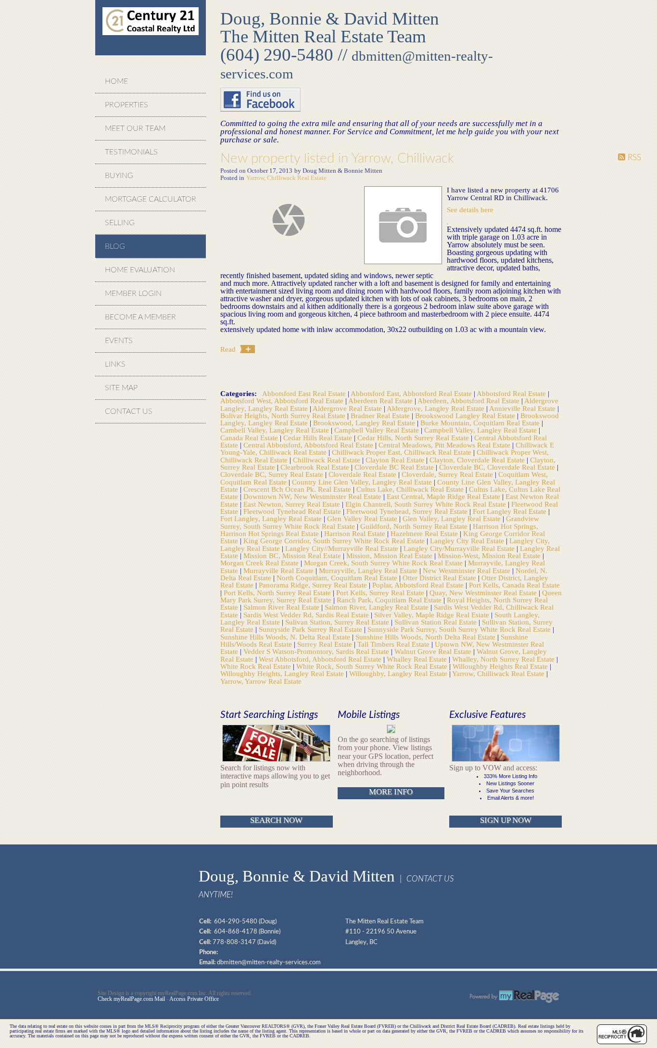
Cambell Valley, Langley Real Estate (275, 430)
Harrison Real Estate (355, 533)
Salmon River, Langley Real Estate (377, 607)
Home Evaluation (140, 270)
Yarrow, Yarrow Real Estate (261, 681)
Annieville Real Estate (523, 408)
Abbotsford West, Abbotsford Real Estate (282, 400)
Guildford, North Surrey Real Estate (414, 526)
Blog (115, 246)
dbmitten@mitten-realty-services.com (269, 962)
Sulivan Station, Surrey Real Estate (338, 622)
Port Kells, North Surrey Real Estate (278, 592)
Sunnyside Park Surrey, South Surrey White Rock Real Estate (460, 629)
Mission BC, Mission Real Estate (293, 555)
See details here (470, 209)
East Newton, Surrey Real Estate (292, 504)
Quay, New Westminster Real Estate (484, 592)
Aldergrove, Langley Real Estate (436, 408)
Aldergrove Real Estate (348, 408)
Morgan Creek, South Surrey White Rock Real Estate (384, 563)
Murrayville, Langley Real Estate (369, 570)
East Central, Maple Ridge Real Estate (444, 496)
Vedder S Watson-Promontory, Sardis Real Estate (317, 651)
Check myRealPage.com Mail (131, 999)
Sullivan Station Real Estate (436, 622)
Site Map (121, 388)
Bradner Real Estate (381, 415)
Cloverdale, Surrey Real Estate (448, 474)
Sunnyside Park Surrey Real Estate (311, 629)
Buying (119, 175)
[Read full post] (288, 219)
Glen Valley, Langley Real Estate (453, 518)
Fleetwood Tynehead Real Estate (293, 511)
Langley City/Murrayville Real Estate (460, 548)
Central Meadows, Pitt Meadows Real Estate (445, 445)
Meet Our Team (135, 128)
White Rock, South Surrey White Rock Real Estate (372, 666)
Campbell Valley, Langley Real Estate (481, 430)
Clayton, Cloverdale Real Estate (478, 460)
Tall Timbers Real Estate (394, 644)
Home (116, 81)
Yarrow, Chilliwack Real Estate (286, 178)
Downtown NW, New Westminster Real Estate (313, 496)
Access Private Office (194, 999)
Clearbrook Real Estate (315, 467)
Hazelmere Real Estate (425, 533)
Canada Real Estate (250, 438)
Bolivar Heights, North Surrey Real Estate (283, 415)
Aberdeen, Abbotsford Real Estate (469, 400)
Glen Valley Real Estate (363, 518)
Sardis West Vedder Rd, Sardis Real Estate (307, 615)
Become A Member (140, 317)
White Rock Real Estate (256, 666)
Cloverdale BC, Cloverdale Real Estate (498, 467)
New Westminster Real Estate (467, 570)
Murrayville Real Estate (279, 570)
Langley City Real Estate (468, 541)
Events (119, 341)
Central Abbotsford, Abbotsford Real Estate (309, 445)
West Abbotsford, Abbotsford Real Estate (321, 659)
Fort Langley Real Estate (510, 511)
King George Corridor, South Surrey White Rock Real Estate (335, 541)
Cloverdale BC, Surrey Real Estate (272, 474)
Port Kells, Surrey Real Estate (381, 592)
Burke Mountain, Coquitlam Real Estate (481, 423)
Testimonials (131, 152)
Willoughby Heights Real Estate (501, 666)
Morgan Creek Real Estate (260, 563)
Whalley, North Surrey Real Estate (504, 659)
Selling (120, 223)
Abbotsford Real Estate (512, 393)
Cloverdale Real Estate (363, 474)
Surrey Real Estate (325, 644)
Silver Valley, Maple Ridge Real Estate (432, 615)
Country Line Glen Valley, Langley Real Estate (363, 482)
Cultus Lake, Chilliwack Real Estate (411, 489)
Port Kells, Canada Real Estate (514, 585)
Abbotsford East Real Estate (305, 393)
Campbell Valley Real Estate (377, 430)
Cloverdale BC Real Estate (395, 467)
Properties (126, 105)
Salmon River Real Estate (282, 607)
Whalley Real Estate (418, 659)
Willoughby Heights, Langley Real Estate (283, 673)
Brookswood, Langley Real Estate (365, 423)
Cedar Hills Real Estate (318, 438)
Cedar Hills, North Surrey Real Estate (414, 438)
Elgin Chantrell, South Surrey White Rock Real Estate (426, 504)
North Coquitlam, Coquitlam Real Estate (338, 578)
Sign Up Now (505, 820)
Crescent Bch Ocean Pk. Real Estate (298, 489)
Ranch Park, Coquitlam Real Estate (390, 600)
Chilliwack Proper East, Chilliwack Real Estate (402, 452)
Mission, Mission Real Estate (390, 555)
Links (115, 364)
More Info (391, 791)
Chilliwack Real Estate (327, 460)
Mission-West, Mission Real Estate (490, 555)
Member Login (133, 293)
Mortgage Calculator (150, 199)
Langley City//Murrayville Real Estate (342, 548)
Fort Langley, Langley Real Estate (272, 518)
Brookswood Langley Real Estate (466, 415)
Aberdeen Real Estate (381, 400)
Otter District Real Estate (440, 578)
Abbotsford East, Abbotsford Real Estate (412, 393)
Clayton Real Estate (396, 460)
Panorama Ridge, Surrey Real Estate (314, 585)
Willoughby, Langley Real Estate (399, 673)
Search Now (276, 820)
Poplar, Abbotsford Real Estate (419, 585)
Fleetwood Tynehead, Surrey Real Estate (407, 511)
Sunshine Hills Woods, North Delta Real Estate (426, 637)
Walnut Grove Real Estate (433, 651)
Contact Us (128, 411)
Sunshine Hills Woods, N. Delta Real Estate (286, 637)
